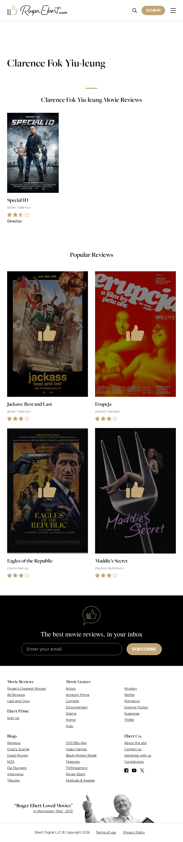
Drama (71, 714)
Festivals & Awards (80, 780)
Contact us (132, 749)
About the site (135, 743)
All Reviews (16, 695)
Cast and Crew (18, 701)
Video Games (76, 749)
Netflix (129, 695)
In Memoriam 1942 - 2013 (53, 811)
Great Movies (17, 755)
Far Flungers (17, 768)
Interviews (15, 774)
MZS (11, 762)
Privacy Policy (134, 832)
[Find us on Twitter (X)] (142, 770)
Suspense (131, 714)
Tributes (13, 780)
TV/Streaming (76, 768)
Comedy (72, 701)
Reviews (13, 743)
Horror (71, 720)
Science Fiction (136, 707)
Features (73, 762)
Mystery (130, 689)
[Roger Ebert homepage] (37, 10)
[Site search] (134, 10)
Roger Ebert (75, 774)
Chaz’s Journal (18, 749)
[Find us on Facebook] (126, 770)
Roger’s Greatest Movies (26, 689)
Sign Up (13, 718)
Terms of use (106, 832)
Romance (132, 701)
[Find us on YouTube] (134, 770)
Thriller (129, 720)
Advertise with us (137, 755)
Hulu (69, 726)
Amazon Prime (77, 695)
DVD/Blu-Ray (76, 743)
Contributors (134, 762)
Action (71, 689)
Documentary (77, 707)
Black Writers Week (81, 755)
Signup (153, 10)
